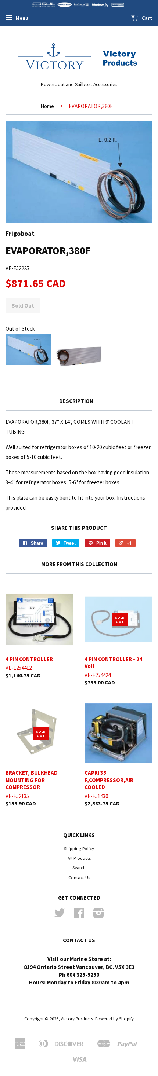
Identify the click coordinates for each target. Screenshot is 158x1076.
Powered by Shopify (114, 1018)
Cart (146, 18)
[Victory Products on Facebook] (79, 915)
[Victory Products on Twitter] (59, 915)
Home (47, 106)
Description (76, 400)
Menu (21, 18)
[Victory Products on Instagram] (98, 915)
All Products (79, 858)
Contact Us (79, 877)
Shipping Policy (79, 848)
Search (79, 867)
